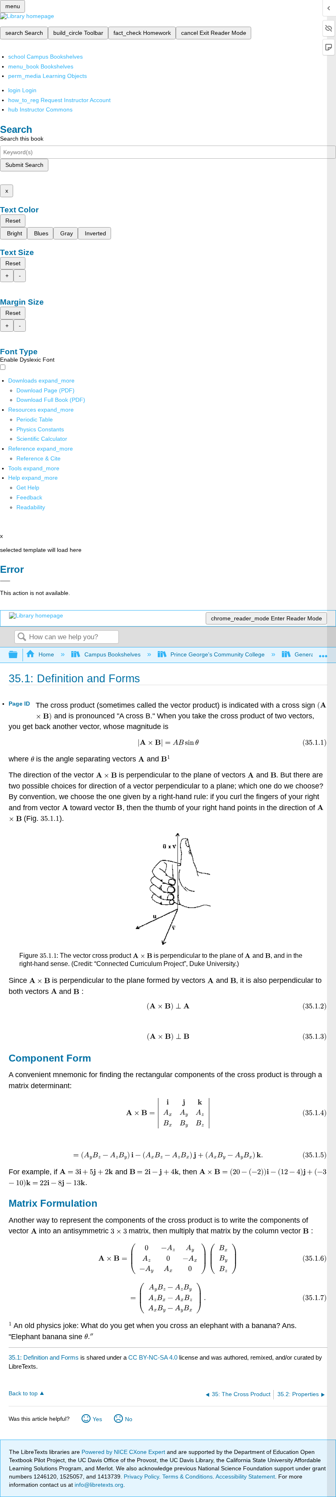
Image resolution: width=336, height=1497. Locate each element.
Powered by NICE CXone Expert (124, 1452)
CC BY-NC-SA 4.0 (152, 1357)
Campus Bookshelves (112, 654)
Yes (97, 1419)
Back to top (23, 1393)
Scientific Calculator (41, 438)
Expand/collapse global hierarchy (18, 655)
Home (46, 654)
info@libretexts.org (98, 1484)
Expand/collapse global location (323, 652)
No (128, 1419)
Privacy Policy (141, 1476)
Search (21, 637)
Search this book (21, 138)
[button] (29, 497)
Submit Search (24, 165)
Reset (12, 220)
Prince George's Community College (217, 654)
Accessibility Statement (245, 1476)
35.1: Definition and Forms (44, 1357)
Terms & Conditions (187, 1476)
